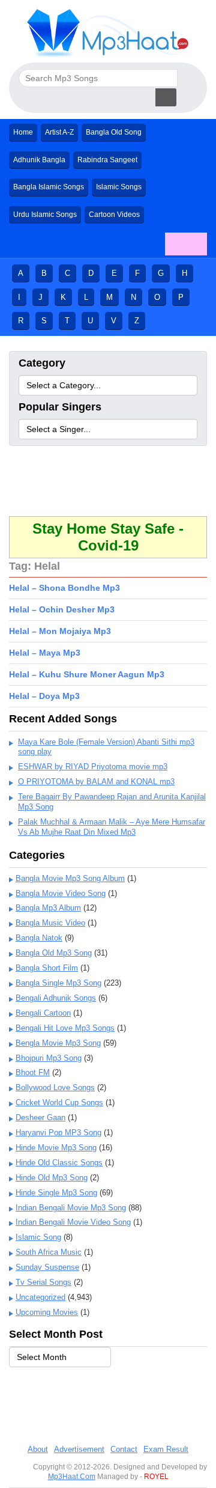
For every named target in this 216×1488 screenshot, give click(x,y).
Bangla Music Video (50, 922)
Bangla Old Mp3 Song (54, 952)
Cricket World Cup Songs (59, 1102)
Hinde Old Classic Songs (59, 1162)
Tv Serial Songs (43, 1282)
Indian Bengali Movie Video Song (73, 1222)
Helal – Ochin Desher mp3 (62, 609)
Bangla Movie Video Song (61, 893)
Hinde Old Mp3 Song (52, 1177)
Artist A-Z (59, 132)
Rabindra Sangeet (107, 160)
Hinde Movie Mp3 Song (56, 1147)
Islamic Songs (119, 187)
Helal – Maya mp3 (44, 652)
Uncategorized (40, 1297)
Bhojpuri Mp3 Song (49, 1058)
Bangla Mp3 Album (48, 907)
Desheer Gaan (40, 1117)
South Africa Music (49, 1252)
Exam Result (165, 1449)
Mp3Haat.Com (71, 1476)
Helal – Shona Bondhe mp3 (64, 588)
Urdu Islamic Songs (45, 214)
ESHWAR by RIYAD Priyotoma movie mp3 (92, 766)
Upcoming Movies (47, 1312)
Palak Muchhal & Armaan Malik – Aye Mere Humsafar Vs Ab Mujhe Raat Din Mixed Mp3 (111, 827)
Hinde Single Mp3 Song (56, 1192)
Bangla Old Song (114, 132)
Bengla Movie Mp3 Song (58, 1042)
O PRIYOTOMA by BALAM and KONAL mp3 (96, 781)
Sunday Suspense (47, 1267)
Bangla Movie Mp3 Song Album (70, 878)
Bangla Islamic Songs (48, 187)
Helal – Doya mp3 (44, 696)
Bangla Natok (39, 937)
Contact (123, 1449)
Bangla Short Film (47, 967)
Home (23, 132)
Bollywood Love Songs (55, 1087)
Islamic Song (38, 1237)
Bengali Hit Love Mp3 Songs (65, 1027)
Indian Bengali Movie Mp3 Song (71, 1207)
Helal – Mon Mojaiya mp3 (60, 631)
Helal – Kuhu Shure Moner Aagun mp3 (86, 674)
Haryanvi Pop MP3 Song (58, 1132)
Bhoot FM (33, 1072)
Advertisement (79, 1449)
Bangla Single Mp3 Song (58, 982)
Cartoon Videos (114, 214)
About (38, 1449)
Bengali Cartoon (43, 1012)
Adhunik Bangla (39, 160)
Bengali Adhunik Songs (56, 997)
